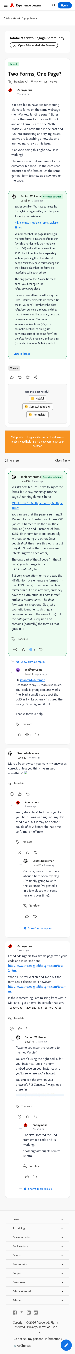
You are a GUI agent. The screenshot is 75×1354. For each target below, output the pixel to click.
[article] (37, 563)
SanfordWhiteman (31, 196)
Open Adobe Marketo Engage (36, 45)
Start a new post (42, 441)
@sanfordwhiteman (32, 680)
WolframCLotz (33, 669)
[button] (21, 82)
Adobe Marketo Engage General (21, 18)
